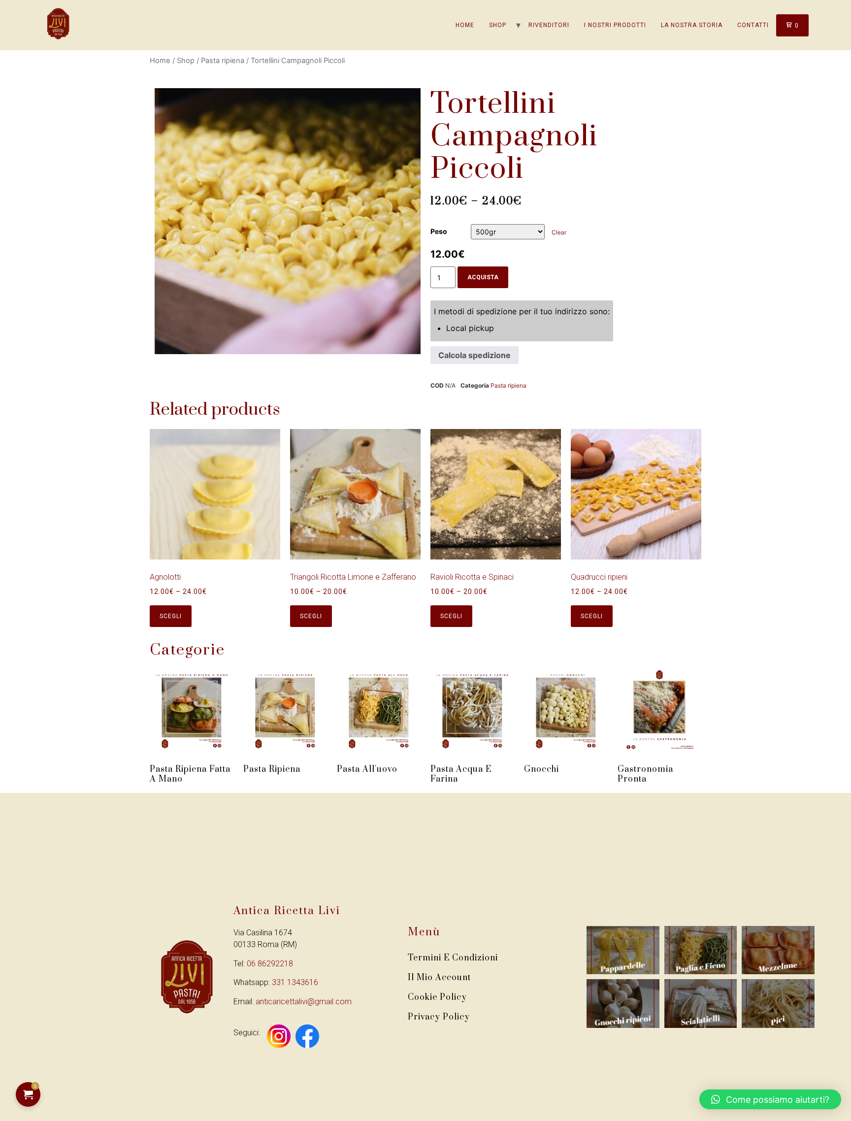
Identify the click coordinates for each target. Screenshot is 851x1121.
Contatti (753, 25)
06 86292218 (270, 963)
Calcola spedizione (474, 355)
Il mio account (439, 977)
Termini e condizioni (453, 958)
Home (465, 25)
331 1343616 (295, 982)
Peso (438, 231)
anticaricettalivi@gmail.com (304, 1001)
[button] (770, 1099)
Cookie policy (437, 997)
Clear (559, 232)
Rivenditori (548, 25)
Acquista (482, 277)
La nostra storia (691, 25)
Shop (497, 25)
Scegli (171, 616)
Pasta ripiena (222, 60)
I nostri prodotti (615, 25)
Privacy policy (439, 1017)
